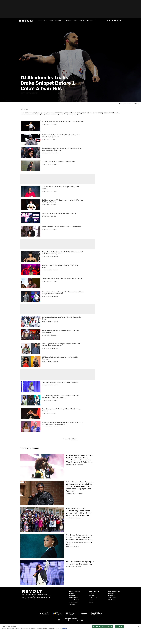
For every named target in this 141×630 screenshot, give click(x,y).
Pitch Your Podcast (74, 600)
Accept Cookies (119, 626)
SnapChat (112, 20)
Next (74, 439)
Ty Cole (70, 547)
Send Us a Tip (93, 597)
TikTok (109, 20)
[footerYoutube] (82, 621)
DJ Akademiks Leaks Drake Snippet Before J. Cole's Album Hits (62, 121)
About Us (91, 593)
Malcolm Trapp (48, 153)
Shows (40, 20)
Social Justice (59, 20)
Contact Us (111, 595)
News (75, 20)
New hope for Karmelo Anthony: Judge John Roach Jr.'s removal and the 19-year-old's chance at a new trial (79, 511)
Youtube (120, 21)
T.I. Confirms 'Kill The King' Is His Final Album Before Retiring (62, 278)
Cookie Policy (64, 628)
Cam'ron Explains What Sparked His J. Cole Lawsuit (59, 213)
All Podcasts (72, 595)
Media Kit (91, 600)
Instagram (107, 20)
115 (69, 439)
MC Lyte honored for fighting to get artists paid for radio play (80, 562)
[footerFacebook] (73, 621)
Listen (51, 20)
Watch (45, 20)
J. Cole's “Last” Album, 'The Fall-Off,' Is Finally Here (58, 161)
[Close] (138, 626)
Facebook (115, 20)
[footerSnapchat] (68, 621)
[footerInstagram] (59, 621)
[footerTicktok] (63, 621)
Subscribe (90, 20)
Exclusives (68, 20)
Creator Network (73, 602)
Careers (91, 602)
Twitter (117, 20)
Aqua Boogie (26, 93)
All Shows (71, 593)
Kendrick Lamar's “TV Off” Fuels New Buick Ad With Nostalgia (62, 227)
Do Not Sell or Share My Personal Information (103, 626)
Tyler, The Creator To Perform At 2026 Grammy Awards (60, 382)
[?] (30, 126)
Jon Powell (71, 518)
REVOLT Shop (112, 600)
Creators (81, 20)
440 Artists (72, 604)
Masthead (91, 595)
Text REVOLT (112, 597)
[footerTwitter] (77, 621)
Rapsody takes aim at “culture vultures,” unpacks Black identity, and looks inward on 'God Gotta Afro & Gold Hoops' (80, 458)
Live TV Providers (73, 597)
